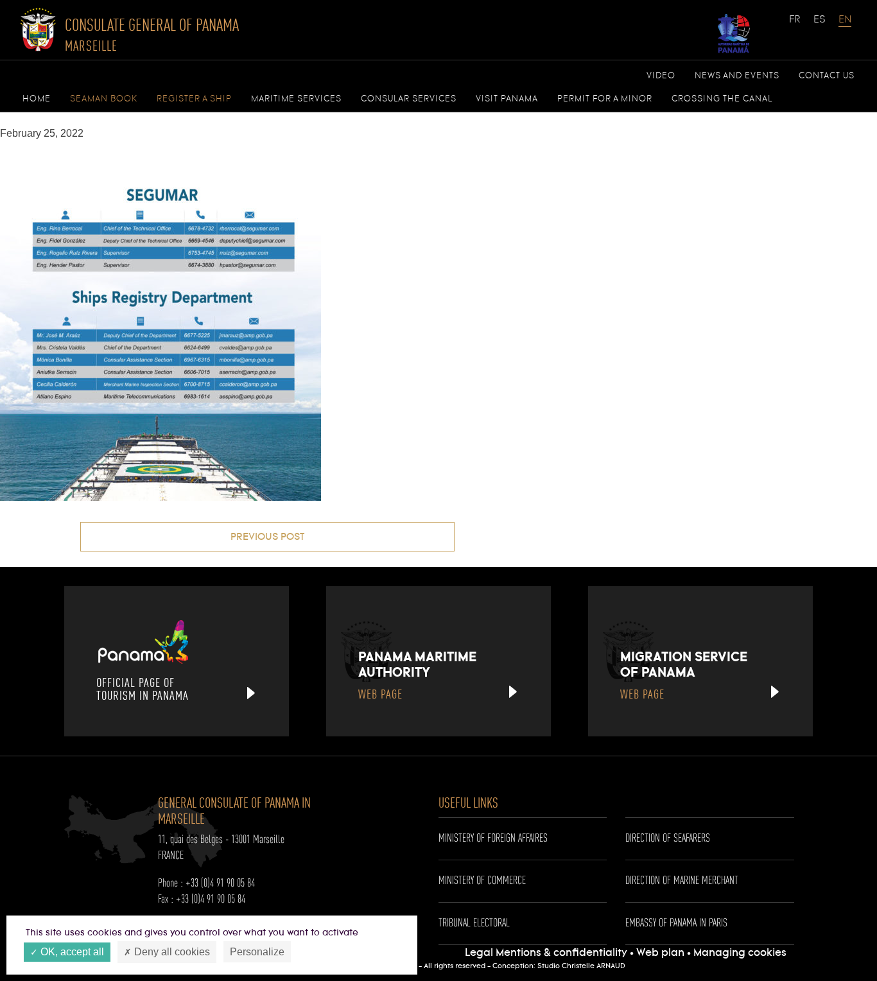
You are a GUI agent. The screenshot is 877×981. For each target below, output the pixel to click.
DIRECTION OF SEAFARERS (667, 838)
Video (661, 76)
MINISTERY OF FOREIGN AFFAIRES (493, 838)
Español (820, 26)
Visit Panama (507, 99)
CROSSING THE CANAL (722, 99)
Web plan (660, 953)
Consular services (408, 99)
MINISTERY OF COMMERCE (482, 881)
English (845, 26)
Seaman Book (103, 99)
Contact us (827, 76)
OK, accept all (71, 951)
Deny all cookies (171, 951)
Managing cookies (739, 953)
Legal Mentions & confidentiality (547, 953)
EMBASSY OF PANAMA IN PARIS (676, 923)
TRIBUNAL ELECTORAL (474, 923)
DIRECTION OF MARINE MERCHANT (681, 881)
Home (36, 99)
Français (795, 26)
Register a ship (194, 99)
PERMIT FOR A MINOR (604, 99)
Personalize (257, 951)
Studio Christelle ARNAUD (581, 966)
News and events (737, 76)
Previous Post (267, 537)
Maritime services (296, 99)
